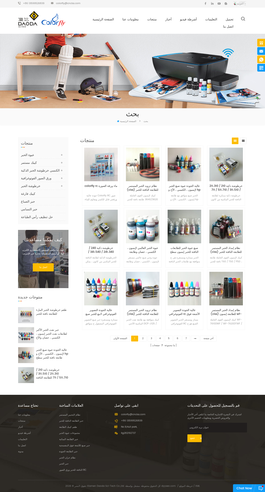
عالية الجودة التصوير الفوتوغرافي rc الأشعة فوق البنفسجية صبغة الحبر (184, 312)
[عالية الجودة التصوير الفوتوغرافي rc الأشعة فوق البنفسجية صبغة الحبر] (184, 288)
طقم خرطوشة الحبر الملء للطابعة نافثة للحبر (51, 312)
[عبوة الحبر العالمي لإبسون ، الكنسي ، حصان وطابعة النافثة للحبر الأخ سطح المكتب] (142, 226)
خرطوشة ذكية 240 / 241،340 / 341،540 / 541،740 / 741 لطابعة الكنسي (101, 250)
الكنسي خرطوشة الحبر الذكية (40, 170)
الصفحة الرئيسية (103, 19)
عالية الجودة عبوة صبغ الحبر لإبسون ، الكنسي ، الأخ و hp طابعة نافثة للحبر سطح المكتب (184, 188)
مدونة (20, 451)
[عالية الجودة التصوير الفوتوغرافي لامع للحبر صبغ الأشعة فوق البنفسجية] (101, 288)
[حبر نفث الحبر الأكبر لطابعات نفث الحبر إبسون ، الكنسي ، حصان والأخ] (26, 335)
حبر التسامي (29, 209)
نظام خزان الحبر (67, 458)
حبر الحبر (63, 464)
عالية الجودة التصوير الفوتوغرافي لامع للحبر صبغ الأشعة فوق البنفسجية (101, 312)
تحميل (229, 19)
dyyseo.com (168, 486)
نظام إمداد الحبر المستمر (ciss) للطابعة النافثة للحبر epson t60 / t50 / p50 (226, 250)
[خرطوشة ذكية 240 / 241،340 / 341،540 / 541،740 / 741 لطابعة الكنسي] (101, 226)
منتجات (152, 19)
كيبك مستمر (29, 162)
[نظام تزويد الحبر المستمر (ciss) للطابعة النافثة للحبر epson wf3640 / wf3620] (142, 164)
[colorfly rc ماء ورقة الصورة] (101, 164)
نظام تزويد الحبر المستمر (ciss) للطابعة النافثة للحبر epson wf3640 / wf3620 (143, 188)
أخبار (168, 19)
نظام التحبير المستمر (69, 415)
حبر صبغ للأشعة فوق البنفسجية (74, 445)
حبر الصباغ (28, 201)
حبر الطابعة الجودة (68, 451)
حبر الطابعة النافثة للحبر (71, 421)
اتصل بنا (228, 26)
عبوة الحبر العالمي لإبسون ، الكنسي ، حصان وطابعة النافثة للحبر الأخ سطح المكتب (142, 250)
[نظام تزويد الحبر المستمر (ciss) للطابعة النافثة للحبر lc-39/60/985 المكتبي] (142, 288)
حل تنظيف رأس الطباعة (37, 217)
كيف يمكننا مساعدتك (43, 240)
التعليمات (211, 19)
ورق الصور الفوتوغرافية (36, 178)
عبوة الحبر (27, 155)
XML (197, 486)
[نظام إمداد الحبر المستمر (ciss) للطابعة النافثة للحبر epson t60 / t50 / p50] (226, 226)
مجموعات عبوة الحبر (69, 433)
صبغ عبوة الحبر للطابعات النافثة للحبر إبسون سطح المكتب (184, 250)
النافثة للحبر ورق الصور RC (72, 470)
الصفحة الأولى (120, 338)
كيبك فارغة (28, 193)
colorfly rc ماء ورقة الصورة (101, 186)
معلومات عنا (130, 19)
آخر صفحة (208, 338)
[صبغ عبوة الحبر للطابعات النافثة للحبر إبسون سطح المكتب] (184, 226)
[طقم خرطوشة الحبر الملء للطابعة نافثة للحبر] (26, 315)
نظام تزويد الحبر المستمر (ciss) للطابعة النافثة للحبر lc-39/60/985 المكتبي (142, 312)
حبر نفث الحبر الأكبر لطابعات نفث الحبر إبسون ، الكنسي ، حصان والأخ (51, 334)
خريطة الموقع (186, 486)
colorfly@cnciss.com (68, 3)
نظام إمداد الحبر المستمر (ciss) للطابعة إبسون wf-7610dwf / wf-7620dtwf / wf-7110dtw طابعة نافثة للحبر (226, 312)
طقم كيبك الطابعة (68, 427)
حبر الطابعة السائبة (68, 439)
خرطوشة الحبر (30, 186)
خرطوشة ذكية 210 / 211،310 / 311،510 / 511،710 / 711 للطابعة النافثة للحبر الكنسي (226, 188)
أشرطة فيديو (188, 19)
